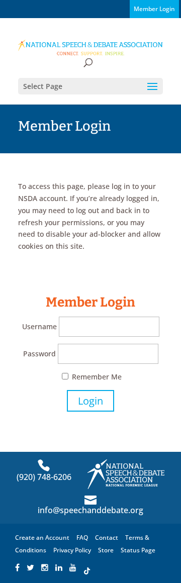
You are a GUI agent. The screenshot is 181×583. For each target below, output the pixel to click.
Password (39, 353)
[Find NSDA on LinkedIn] (58, 568)
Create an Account (42, 537)
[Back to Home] (90, 47)
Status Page (138, 550)
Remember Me (96, 376)
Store (106, 550)
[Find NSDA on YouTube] (72, 568)
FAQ (82, 537)
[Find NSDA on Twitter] (30, 568)
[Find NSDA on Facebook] (17, 568)
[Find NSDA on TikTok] (86, 568)
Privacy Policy (72, 550)
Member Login (154, 9)
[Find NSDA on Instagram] (44, 568)
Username (39, 326)
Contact (106, 537)
